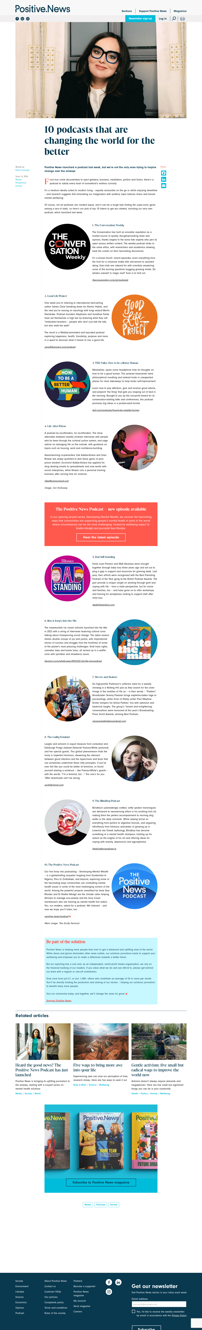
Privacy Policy (179, 1315)
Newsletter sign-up (140, 18)
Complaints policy (54, 1302)
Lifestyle (19, 1291)
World (38, 1093)
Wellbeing (104, 1085)
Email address (140, 1298)
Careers (78, 1311)
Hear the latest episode (101, 537)
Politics (144, 1093)
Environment (21, 1286)
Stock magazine (82, 1306)
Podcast (19, 1313)
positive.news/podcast (56, 916)
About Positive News (56, 1281)
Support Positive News (153, 11)
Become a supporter (84, 1286)
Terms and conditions (56, 1307)
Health (134, 1093)
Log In (163, 18)
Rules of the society (55, 1313)
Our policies (51, 1297)
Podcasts (100, 1204)
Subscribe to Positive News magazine (101, 1182)
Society (18, 186)
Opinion (19, 1307)
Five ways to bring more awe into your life (97, 1068)
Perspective (20, 182)
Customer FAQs (53, 1291)
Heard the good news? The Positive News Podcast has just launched (41, 1070)
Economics (21, 1302)
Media (18, 179)
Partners (78, 1281)
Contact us (50, 1286)
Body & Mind (79, 1085)
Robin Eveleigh (22, 170)
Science (92, 1085)
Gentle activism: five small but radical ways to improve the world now (157, 1070)
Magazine (180, 11)
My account (80, 1300)
